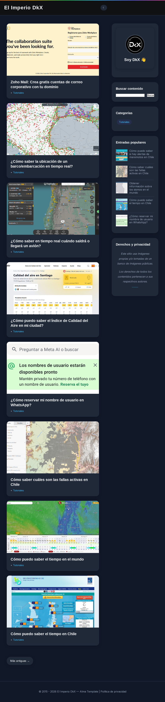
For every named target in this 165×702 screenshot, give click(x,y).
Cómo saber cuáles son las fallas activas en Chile (141, 170)
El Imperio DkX (23, 7)
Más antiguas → (20, 660)
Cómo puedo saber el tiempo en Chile (44, 634)
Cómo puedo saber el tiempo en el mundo (47, 559)
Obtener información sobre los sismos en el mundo (140, 188)
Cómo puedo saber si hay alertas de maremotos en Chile (141, 154)
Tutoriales (18, 92)
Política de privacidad (113, 691)
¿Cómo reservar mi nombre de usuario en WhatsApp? (141, 219)
